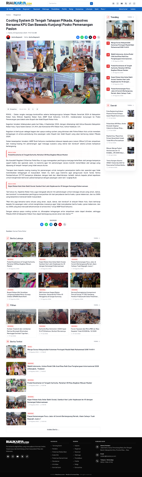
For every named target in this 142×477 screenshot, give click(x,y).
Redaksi (55, 449)
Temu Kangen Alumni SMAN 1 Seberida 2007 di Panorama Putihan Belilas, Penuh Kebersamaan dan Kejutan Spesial (116, 165)
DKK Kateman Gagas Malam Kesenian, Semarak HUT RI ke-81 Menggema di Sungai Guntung (51, 294)
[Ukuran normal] (33, 109)
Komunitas (79, 9)
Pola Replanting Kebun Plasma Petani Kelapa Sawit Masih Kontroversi (115, 113)
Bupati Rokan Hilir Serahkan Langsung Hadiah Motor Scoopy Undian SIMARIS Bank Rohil (19, 294)
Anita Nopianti (17, 37)
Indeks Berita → (53, 430)
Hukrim (17, 9)
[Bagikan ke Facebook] (78, 37)
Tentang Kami (57, 446)
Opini (96, 9)
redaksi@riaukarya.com (108, 456)
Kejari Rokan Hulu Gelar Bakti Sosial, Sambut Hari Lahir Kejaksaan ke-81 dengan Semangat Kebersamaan (48, 186)
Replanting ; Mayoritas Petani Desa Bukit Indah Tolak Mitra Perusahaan (115, 138)
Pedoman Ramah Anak (60, 458)
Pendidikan (55, 9)
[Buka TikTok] (130, 3)
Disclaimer (55, 461)
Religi (71, 9)
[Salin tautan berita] (98, 37)
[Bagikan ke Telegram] (86, 37)
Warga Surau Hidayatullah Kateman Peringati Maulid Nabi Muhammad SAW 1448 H (60, 349)
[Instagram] (13, 456)
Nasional (36, 9)
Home (8, 15)
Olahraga (45, 9)
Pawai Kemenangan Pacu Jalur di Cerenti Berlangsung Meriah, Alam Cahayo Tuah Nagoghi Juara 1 (83, 264)
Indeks (133, 9)
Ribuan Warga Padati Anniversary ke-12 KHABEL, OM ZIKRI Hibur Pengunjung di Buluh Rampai (115, 152)
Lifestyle (89, 9)
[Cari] (91, 3)
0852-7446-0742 (106, 462)
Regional (26, 9)
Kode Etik (55, 455)
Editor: (32, 37)
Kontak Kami (56, 467)
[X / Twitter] (22, 456)
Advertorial (123, 9)
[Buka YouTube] (121, 3)
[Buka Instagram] (117, 3)
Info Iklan (55, 464)
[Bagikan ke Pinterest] (94, 37)
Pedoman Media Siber (59, 452)
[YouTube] (17, 456)
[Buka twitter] (126, 3)
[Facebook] (113, 3)
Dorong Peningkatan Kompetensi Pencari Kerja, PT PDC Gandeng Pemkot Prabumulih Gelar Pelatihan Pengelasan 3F (84, 295)
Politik (64, 9)
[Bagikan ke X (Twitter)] (90, 37)
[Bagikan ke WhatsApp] (82, 37)
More (103, 9)
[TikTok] (27, 456)
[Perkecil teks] (29, 109)
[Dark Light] (134, 3)
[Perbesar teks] (37, 109)
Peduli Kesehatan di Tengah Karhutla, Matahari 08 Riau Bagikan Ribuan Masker (38, 155)
